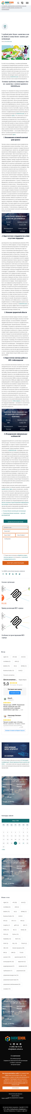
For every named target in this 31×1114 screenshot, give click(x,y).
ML (15, 929)
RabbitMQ (7, 939)
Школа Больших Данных (15, 1093)
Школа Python (15, 1095)
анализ (9, 571)
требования (7, 970)
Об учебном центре (15, 1058)
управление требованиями (11, 984)
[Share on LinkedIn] (13, 574)
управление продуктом (10, 975)
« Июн (3, 849)
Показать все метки (8, 675)
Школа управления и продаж (15, 1097)
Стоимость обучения (15, 1062)
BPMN (24, 911)
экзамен (6, 989)
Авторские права (15, 1064)
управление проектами (10, 979)
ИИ (5, 952)
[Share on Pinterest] (16, 574)
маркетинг (22, 961)
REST (17, 939)
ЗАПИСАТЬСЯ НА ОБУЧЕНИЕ (15, 522)
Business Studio (8, 916)
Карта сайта (5, 1098)
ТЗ (21, 952)
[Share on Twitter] (9, 574)
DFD (5, 920)
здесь (13, 115)
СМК (13, 952)
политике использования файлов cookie (14, 1082)
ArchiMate (6, 907)
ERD (22, 920)
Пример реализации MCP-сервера (12, 608)
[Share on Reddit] (19, 574)
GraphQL (6, 925)
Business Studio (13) (8, 670)
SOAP (5, 943)
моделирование (8, 966)
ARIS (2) (17, 661)
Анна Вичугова (8, 41)
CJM (20, 916)
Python (15, 934)
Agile (5, 902)
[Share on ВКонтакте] (6, 574)
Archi (23, 902)
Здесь (11, 489)
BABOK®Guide (14, 76)
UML (5, 948)
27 (15, 843)
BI (15, 911)
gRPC (16, 925)
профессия (22, 571)
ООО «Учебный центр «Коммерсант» (16, 1109)
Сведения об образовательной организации (15, 1060)
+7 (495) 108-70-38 (15, 1047)
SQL (14, 943)
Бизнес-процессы (15, 571)
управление (21, 970)
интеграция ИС (8, 961)
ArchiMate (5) (6, 661)
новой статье (5, 489)
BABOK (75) (6, 666)
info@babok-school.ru (15, 1049)
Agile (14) (5, 657)
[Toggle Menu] (27, 3)
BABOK (5, 571)
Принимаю (15, 1088)
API (15, 902)
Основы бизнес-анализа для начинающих (14, 511)
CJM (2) (20, 670)
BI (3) (15, 666)
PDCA (5, 934)
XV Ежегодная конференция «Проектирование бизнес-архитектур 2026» (15, 762)
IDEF (25, 925)
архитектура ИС (20, 957)
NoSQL (23, 929)
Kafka (6, 929)
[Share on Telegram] (3, 574)
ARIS (17, 907)
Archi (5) (23, 657)
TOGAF (24, 943)
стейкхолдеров (16, 401)
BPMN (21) (24, 666)
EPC (14, 920)
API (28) (15, 657)
